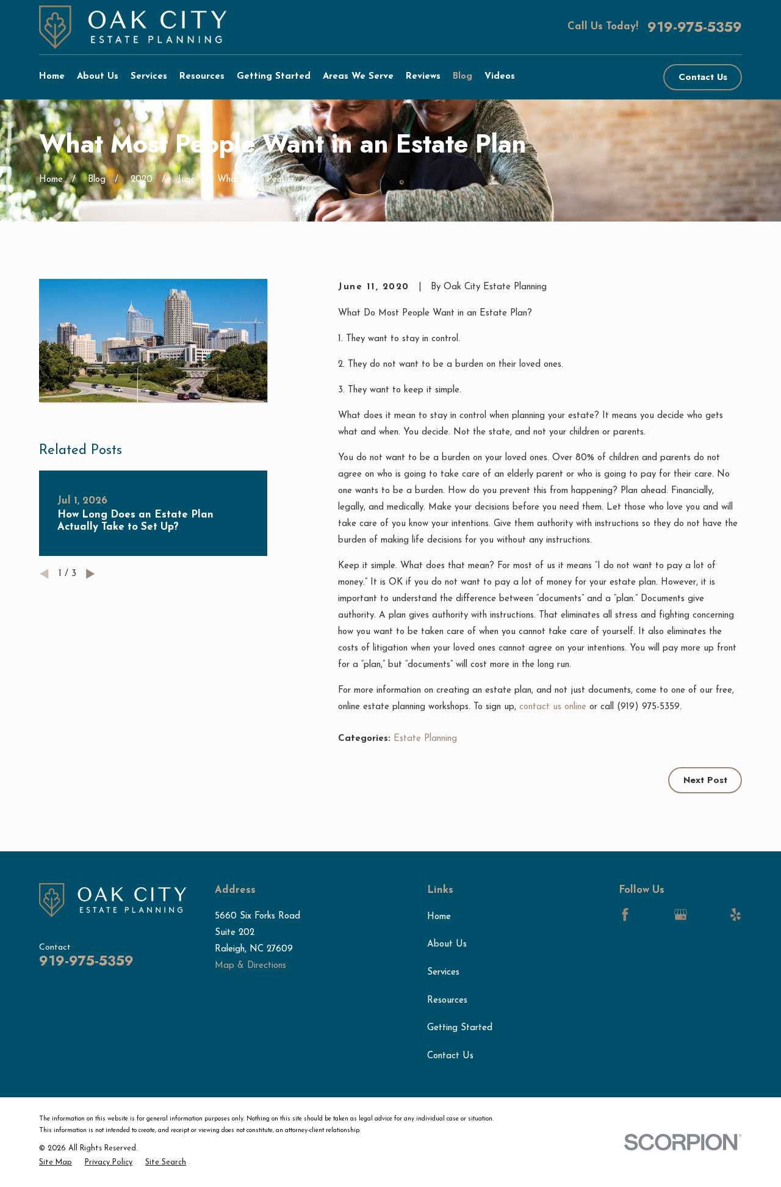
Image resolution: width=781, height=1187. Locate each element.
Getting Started (459, 1028)
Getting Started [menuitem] (274, 76)
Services (443, 972)
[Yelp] (735, 914)
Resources (447, 1000)
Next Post (705, 780)
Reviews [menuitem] (423, 76)
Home (439, 917)
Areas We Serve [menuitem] (358, 76)
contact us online (552, 707)
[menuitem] (55, 1163)
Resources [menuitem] (202, 76)
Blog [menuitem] (462, 76)
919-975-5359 (694, 27)
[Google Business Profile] (680, 914)
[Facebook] (625, 914)
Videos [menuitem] (499, 76)
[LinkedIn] (652, 914)
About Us (447, 944)
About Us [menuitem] (97, 76)
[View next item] (90, 574)
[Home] (132, 27)
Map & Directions (250, 965)
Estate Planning (425, 738)
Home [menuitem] (52, 76)
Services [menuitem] (149, 76)
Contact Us (702, 77)
